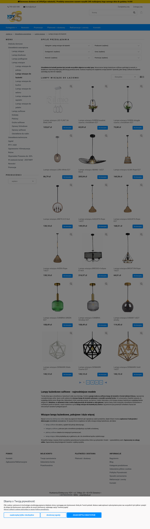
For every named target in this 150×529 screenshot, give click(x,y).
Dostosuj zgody (53, 515)
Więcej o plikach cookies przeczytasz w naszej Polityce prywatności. (26, 509)
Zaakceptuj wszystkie (84, 515)
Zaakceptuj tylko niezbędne (22, 515)
